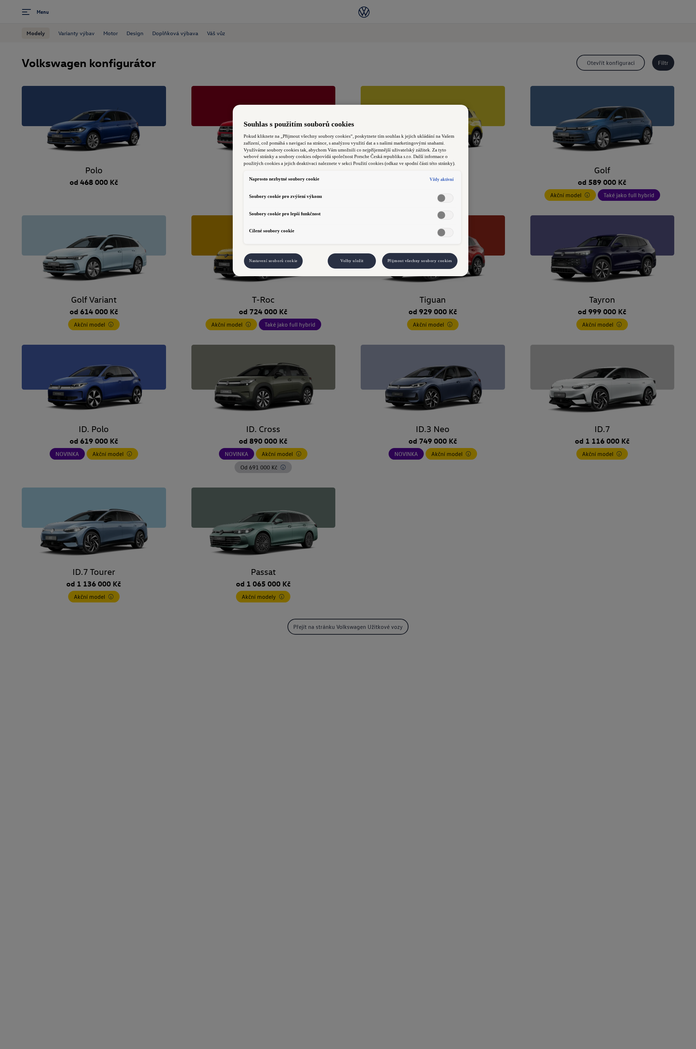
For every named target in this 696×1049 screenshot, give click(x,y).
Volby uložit (352, 260)
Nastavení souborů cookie (273, 260)
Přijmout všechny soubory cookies (420, 260)
